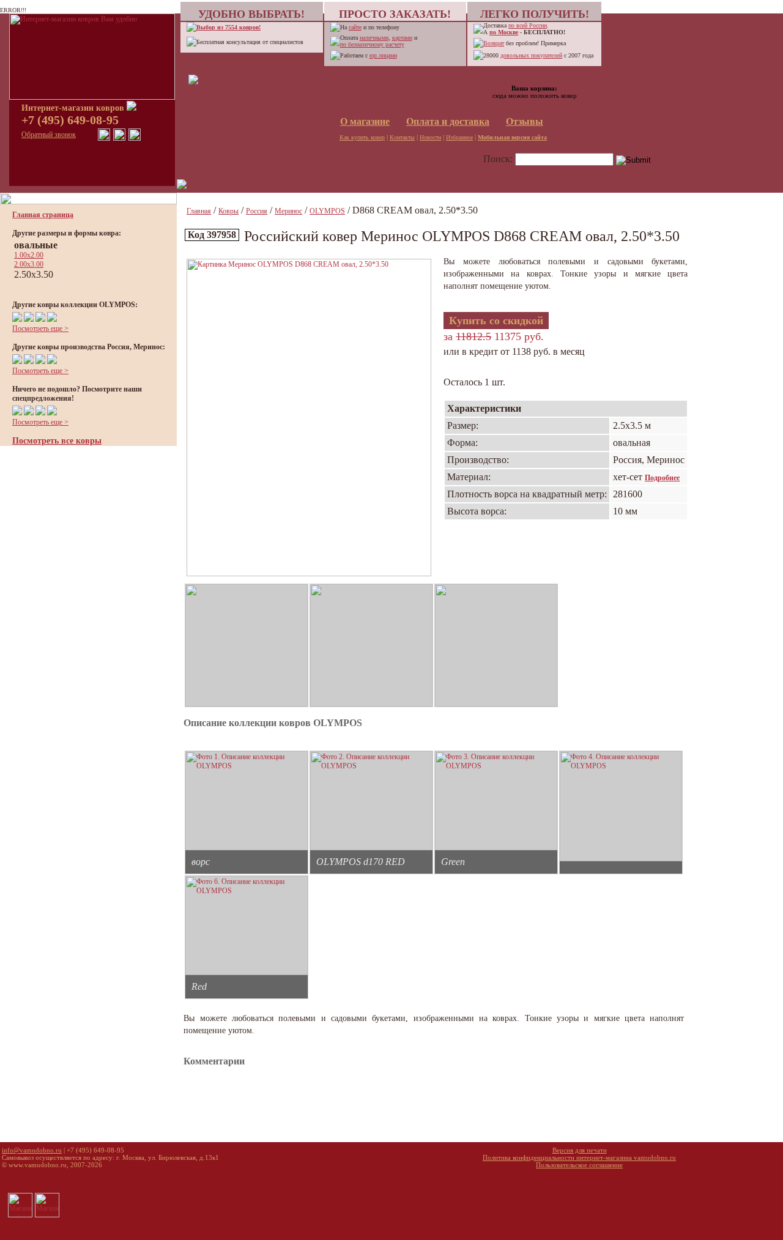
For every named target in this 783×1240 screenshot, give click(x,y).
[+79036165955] (104, 138)
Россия (256, 211)
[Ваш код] (193, 82)
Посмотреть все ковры (57, 440)
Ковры (228, 211)
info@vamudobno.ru (32, 1150)
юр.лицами (383, 55)
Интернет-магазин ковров (74, 108)
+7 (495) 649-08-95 (70, 120)
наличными (374, 37)
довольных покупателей (531, 55)
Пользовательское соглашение (579, 1164)
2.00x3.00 (28, 264)
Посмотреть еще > (40, 328)
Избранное (459, 137)
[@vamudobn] (134, 138)
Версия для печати (579, 1150)
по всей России (527, 25)
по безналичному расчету (372, 44)
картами (402, 37)
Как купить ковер (362, 137)
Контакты (402, 137)
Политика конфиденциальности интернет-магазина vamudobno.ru (579, 1157)
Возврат (493, 43)
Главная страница (42, 214)
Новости (430, 137)
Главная (199, 211)
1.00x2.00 (28, 255)
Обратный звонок (48, 134)
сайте (355, 27)
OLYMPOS (327, 211)
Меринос (288, 211)
